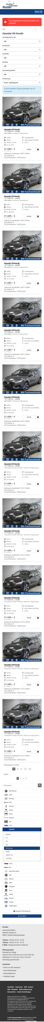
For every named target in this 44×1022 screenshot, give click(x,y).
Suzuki (11, 898)
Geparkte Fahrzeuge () (22, 911)
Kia (10, 867)
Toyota (11, 902)
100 (25, 769)
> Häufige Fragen (8, 976)
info (3, 29)
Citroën (11, 806)
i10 (7, 838)
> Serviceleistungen (9, 970)
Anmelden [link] (23, 916)
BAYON (8, 834)
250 (30, 769)
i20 (7, 841)
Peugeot (12, 886)
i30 (7, 845)
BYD (10, 802)
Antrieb (5, 62)
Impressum (19, 987)
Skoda (11, 894)
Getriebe (5, 54)
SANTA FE (9, 855)
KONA (8, 852)
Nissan (11, 879)
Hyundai (11, 829)
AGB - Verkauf (28, 987)
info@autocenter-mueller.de (18, 945)
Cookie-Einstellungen (24, 992)
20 (17, 769)
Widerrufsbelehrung (25, 989)
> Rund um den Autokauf (11, 967)
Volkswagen (13, 906)
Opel (10, 883)
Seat (10, 890)
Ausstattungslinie (8, 70)
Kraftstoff (6, 46)
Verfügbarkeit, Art (9, 37)
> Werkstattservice (9, 973)
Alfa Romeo (13, 791)
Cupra (11, 810)
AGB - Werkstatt (12, 989)
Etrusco (11, 818)
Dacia (11, 814)
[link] (38, 149)
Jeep (10, 863)
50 (21, 769)
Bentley (11, 798)
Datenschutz (11, 992)
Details (29, 149)
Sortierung (6, 79)
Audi (10, 795)
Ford (10, 825)
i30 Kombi (9, 848)
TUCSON (9, 858)
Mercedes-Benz (14, 871)
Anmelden (10, 987)
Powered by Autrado (31, 1021)
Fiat (10, 822)
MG (10, 875)
